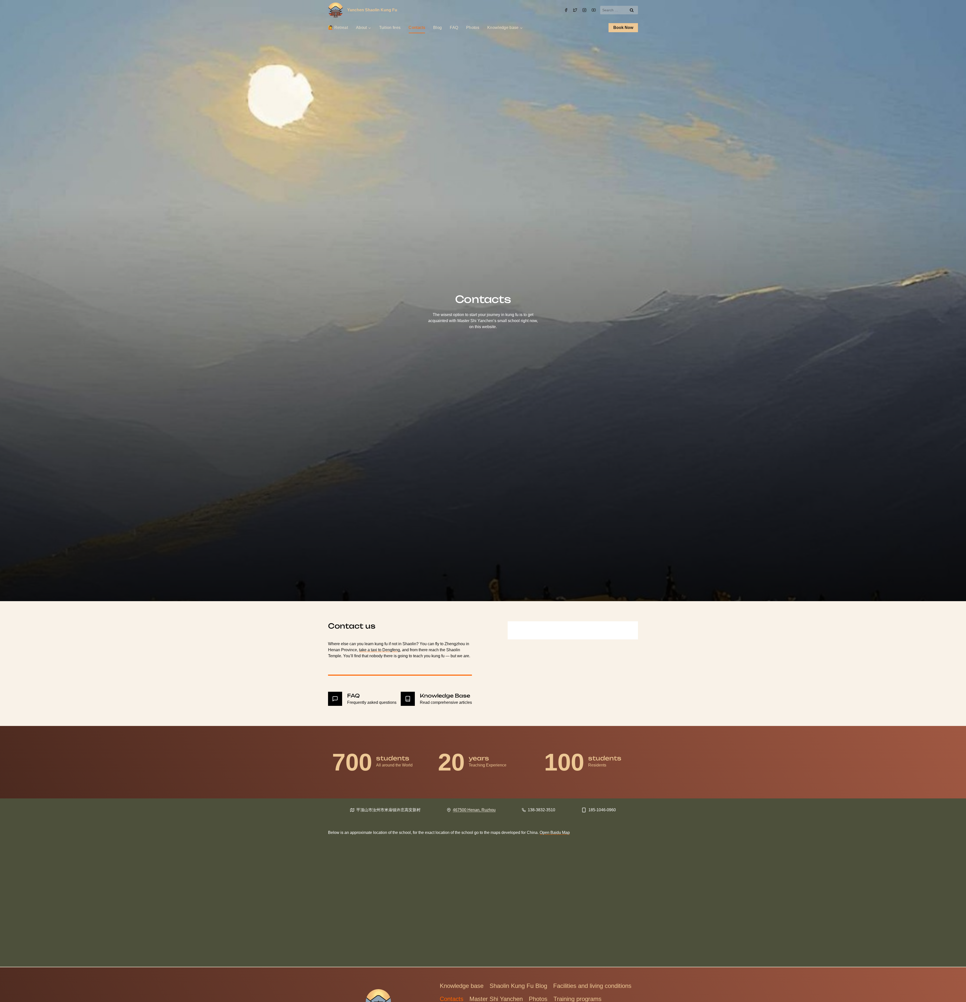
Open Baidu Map (555, 832)
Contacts (417, 27)
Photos (472, 27)
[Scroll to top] (952, 990)
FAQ (454, 27)
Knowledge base (462, 985)
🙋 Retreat (338, 27)
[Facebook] (566, 10)
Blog (437, 27)
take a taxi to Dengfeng (379, 650)
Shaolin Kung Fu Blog (518, 985)
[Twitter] (575, 10)
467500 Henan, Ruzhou (474, 810)
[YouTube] (594, 10)
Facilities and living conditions (592, 985)
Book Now (623, 27)
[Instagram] (584, 10)
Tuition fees (390, 27)
